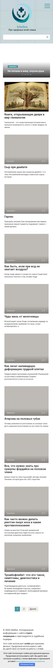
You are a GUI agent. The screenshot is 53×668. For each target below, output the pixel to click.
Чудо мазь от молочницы (21, 316)
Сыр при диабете (15, 167)
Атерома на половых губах (22, 418)
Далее (33, 609)
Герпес (8, 216)
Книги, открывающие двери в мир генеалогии (24, 116)
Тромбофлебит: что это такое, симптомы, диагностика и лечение (24, 578)
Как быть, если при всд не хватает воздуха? (22, 268)
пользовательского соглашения (30, 661)
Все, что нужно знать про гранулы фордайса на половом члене (25, 469)
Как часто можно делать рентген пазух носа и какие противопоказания (22, 522)
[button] (22, 74)
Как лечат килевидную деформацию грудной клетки (24, 367)
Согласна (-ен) (26, 664)
